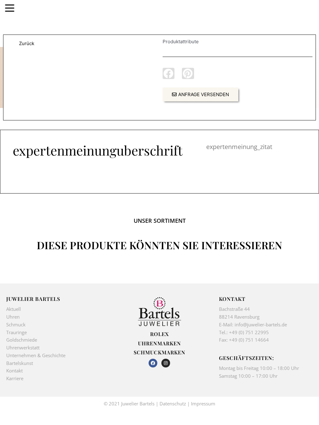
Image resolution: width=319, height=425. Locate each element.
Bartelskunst (19, 363)
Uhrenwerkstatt (23, 347)
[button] (168, 73)
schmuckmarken (159, 352)
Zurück (26, 43)
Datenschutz (173, 403)
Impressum (203, 403)
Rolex (159, 333)
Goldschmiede (21, 340)
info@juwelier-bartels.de (261, 324)
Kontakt (14, 370)
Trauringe (17, 332)
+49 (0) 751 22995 (249, 332)
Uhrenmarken (159, 343)
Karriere (14, 378)
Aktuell (13, 309)
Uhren (13, 317)
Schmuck (16, 324)
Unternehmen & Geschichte (35, 355)
